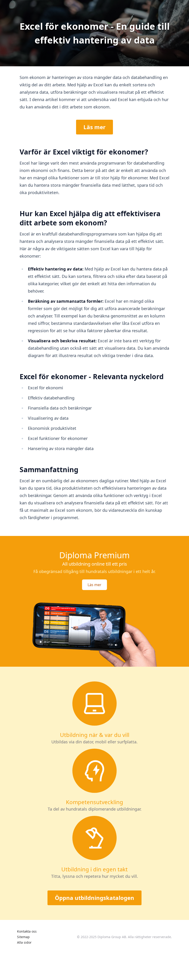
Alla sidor (24, 942)
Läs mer (94, 127)
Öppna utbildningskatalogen (94, 898)
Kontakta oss (27, 931)
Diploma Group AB (111, 937)
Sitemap (23, 937)
